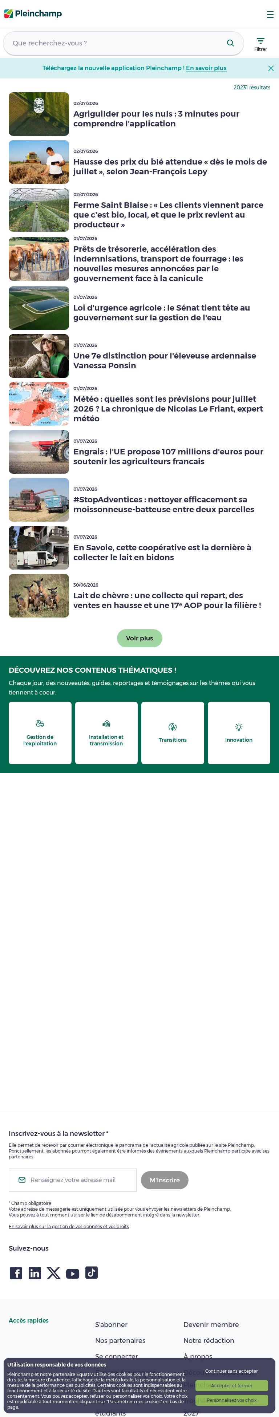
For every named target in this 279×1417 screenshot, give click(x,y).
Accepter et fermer (231, 1385)
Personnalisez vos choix (231, 1400)
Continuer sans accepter (231, 1371)
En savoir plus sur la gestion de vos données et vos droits (69, 1226)
